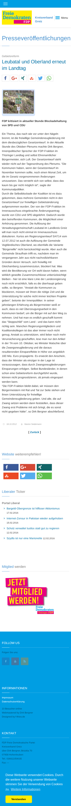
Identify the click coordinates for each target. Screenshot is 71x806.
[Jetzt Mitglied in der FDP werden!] (28, 595)
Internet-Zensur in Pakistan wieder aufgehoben (35, 518)
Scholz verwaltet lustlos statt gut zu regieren (33, 528)
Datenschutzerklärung (13, 701)
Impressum (7, 697)
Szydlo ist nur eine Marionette (24, 538)
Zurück (34, 432)
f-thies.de (20, 716)
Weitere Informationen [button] (25, 789)
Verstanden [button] (18, 799)
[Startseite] (17, 17)
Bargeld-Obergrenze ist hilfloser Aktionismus (33, 508)
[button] (5, 78)
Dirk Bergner (26, 712)
